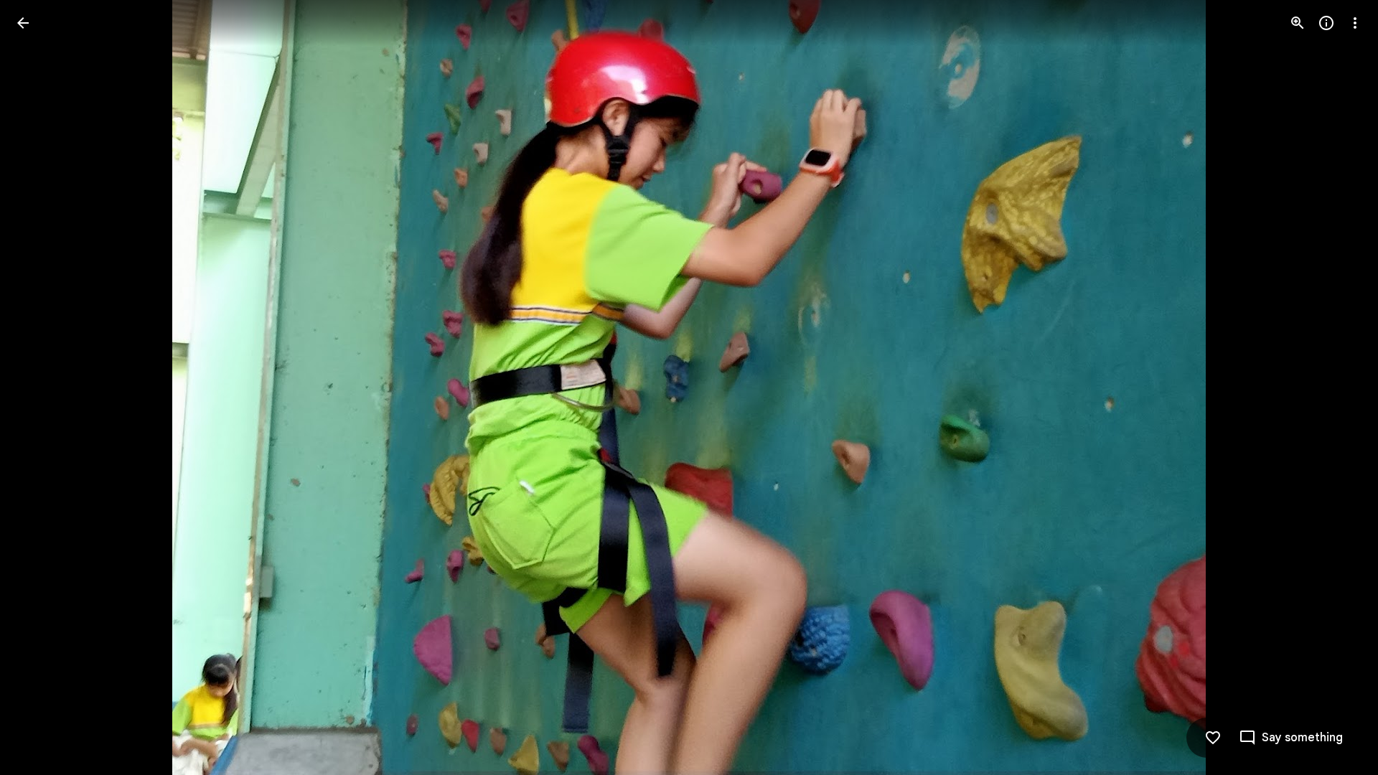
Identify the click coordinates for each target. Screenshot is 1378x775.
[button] (40, 387)
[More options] (1355, 23)
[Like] (1213, 737)
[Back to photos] (23, 23)
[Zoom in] (1297, 23)
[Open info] (1326, 23)
